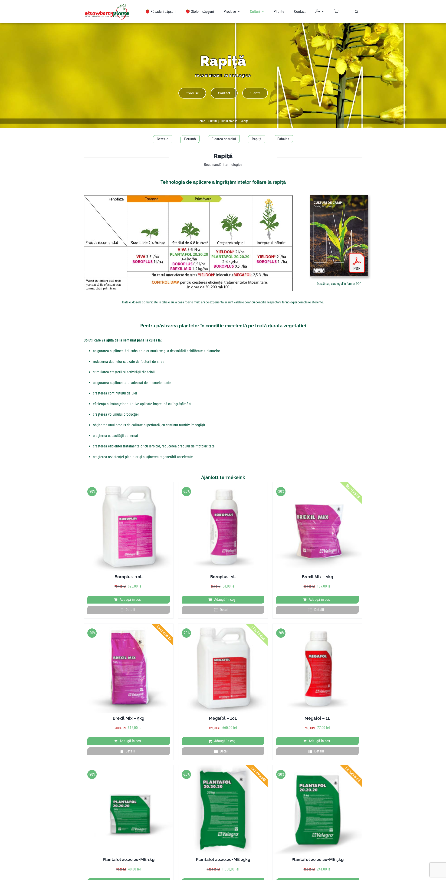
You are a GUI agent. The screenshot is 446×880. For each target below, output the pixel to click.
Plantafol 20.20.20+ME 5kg (318, 859)
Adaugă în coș (130, 599)
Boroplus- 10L (129, 576)
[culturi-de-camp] (339, 197)
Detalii (130, 609)
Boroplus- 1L (223, 576)
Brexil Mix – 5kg (128, 718)
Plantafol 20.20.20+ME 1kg (128, 859)
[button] (356, 11)
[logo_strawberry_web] (107, 5)
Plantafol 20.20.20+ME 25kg (223, 859)
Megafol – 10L (223, 718)
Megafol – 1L (317, 718)
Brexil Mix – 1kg (317, 576)
